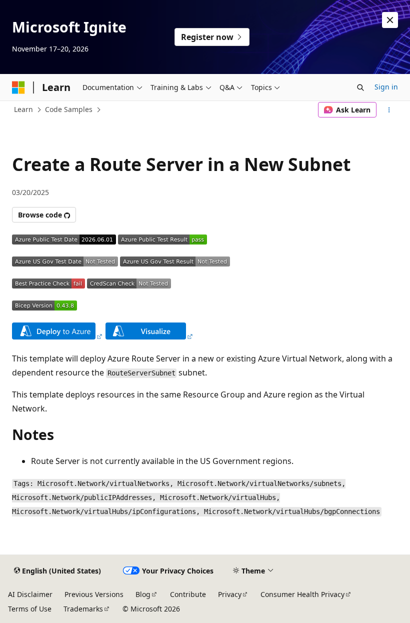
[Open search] (360, 87)
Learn (23, 109)
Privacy (230, 594)
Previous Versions (94, 594)
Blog (143, 594)
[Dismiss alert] (390, 20)
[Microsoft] (18, 87)
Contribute (188, 594)
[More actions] (389, 110)
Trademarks (83, 609)
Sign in (386, 87)
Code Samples (68, 109)
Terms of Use (30, 609)
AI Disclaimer (30, 594)
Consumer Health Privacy (302, 594)
